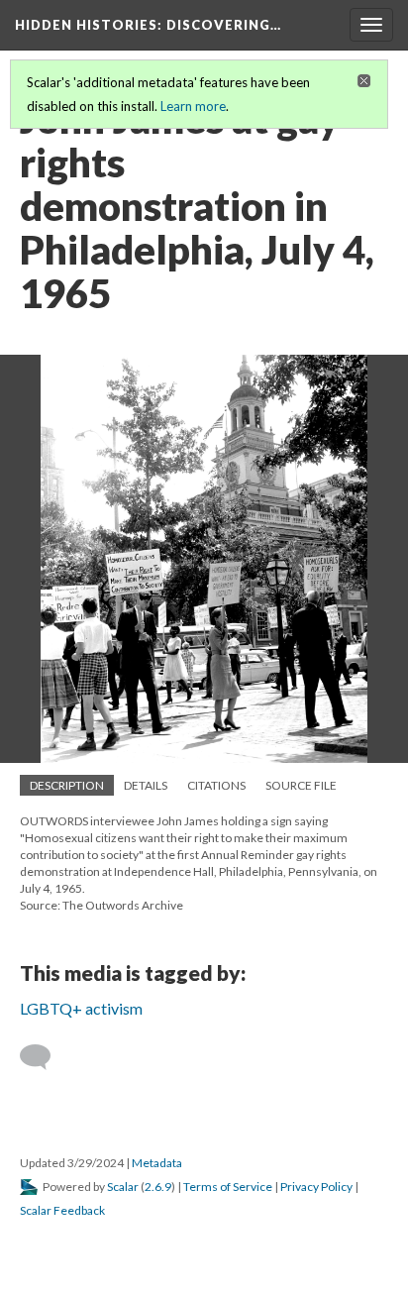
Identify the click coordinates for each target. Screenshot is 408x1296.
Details (145, 785)
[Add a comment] (44, 1057)
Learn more (193, 106)
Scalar (123, 1186)
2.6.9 (158, 1186)
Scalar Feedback (62, 1210)
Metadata (157, 1162)
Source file (301, 785)
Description (67, 785)
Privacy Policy (316, 1186)
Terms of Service (227, 1186)
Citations (216, 785)
